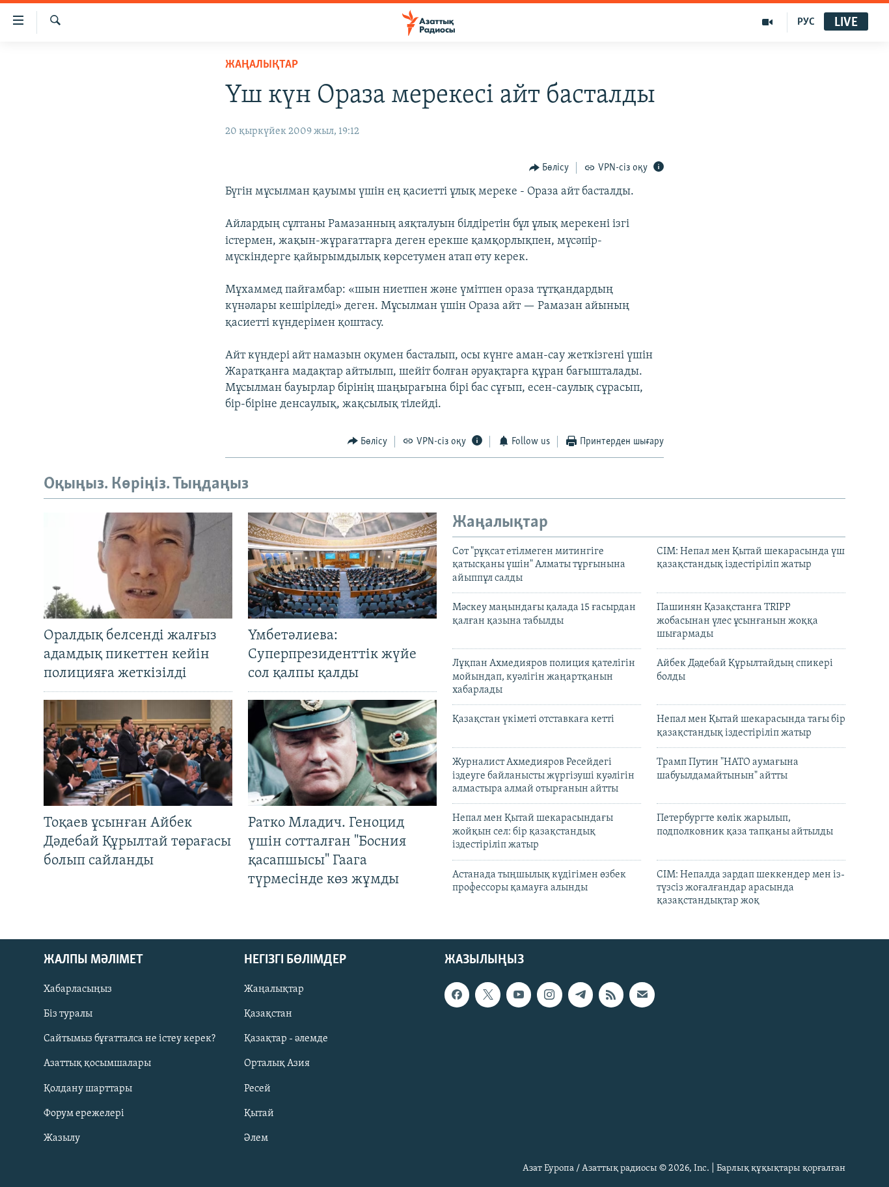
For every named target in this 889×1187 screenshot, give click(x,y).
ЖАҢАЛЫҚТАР (261, 65)
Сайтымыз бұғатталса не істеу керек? (129, 1039)
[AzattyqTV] (767, 22)
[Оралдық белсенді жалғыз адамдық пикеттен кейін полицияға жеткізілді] (138, 566)
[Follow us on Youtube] (518, 994)
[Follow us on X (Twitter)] (487, 994)
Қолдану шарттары (88, 1088)
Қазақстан (268, 1014)
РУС (806, 22)
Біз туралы (68, 1014)
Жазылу (62, 1137)
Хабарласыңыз (78, 989)
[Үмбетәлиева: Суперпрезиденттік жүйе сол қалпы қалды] (342, 566)
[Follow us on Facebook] (456, 994)
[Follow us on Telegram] (580, 994)
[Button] (549, 167)
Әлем (256, 1137)
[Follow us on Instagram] (549, 994)
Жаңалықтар (274, 989)
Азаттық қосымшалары (97, 1063)
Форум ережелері (84, 1113)
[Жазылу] (641, 994)
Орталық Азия (277, 1063)
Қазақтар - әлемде (286, 1039)
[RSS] (611, 994)
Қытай (259, 1113)
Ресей (257, 1088)
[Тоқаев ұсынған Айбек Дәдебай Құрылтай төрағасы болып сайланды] (138, 753)
